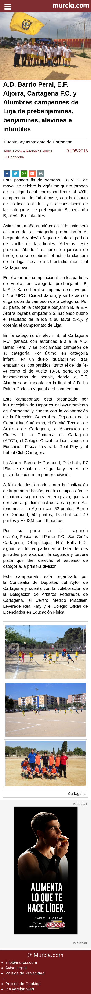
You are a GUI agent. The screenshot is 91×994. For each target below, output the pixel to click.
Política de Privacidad (25, 973)
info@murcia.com (21, 962)
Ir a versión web (19, 989)
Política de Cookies (22, 983)
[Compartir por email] (32, 173)
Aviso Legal (16, 968)
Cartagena (77, 794)
